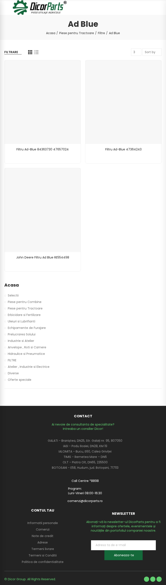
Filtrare (11, 52)
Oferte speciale (19, 380)
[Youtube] (152, 579)
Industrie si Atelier (21, 341)
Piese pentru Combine (25, 302)
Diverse (13, 373)
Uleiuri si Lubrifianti (21, 321)
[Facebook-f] (146, 579)
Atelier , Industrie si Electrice (28, 367)
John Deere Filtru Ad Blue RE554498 (42, 257)
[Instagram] (159, 579)
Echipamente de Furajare (27, 328)
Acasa (11, 285)
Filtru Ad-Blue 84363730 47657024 (42, 149)
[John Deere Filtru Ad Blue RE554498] (43, 210)
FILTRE (12, 360)
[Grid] (30, 52)
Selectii (13, 295)
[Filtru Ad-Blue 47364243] (123, 102)
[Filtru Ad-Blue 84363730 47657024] (43, 102)
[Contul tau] (159, 7)
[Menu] (6, 7)
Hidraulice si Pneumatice (26, 354)
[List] (36, 52)
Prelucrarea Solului (21, 334)
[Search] (152, 7)
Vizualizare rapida (70, 68)
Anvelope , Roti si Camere (27, 347)
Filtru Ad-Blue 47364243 (123, 149)
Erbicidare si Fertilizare (24, 315)
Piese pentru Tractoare (25, 308)
